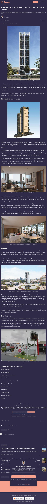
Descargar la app (29, 498)
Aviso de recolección (32, 495)
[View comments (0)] (5, 20)
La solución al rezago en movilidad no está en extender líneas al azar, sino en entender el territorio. (19, 452)
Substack (17, 501)
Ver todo (4, 477)
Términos (25, 495)
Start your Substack (19, 498)
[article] (23, 452)
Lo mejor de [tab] (4, 445)
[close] (35, 461)
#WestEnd (21, 251)
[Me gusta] (2, 20)
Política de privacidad (31, 480)
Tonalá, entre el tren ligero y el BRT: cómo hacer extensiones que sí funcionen (18, 449)
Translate (3, 5)
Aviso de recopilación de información (19, 480)
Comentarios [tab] (4, 429)
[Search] (45, 445)
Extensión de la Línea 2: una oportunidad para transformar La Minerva (19, 459)
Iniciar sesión (42, 2)
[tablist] (6, 430)
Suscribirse (35, 2)
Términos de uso (24, 479)
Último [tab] (9, 445)
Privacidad (20, 495)
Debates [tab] (13, 445)
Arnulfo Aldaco (9, 454)
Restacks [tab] (10, 429)
